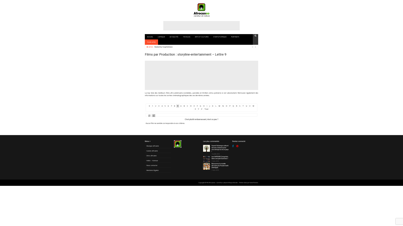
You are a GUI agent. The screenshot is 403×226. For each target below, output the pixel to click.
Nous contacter (152, 165)
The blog (186, 37)
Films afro (151, 42)
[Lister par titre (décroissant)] (154, 115)
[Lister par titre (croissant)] (149, 115)
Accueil (150, 37)
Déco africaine (151, 156)
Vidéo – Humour (152, 161)
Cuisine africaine (152, 151)
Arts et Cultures (202, 37)
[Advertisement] (201, 25)
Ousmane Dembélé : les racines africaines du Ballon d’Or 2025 (177, 47)
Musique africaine (152, 146)
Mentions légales (152, 170)
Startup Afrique (219, 37)
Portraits (235, 37)
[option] (205, 47)
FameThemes (254, 183)
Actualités (174, 37)
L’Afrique (161, 37)
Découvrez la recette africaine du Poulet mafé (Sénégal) (219, 165)
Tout (206, 109)
